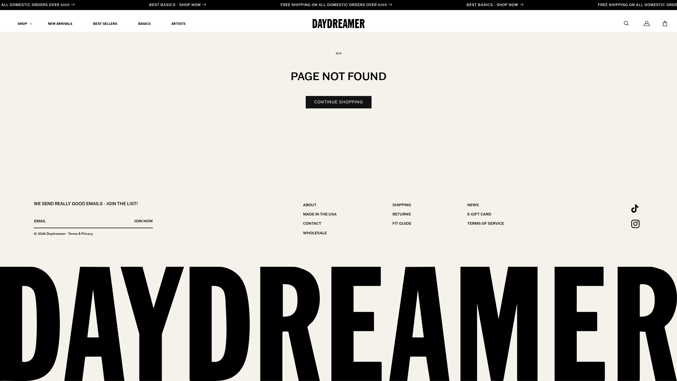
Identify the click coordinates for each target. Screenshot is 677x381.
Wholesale (315, 233)
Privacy (87, 234)
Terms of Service (485, 223)
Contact (312, 223)
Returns (401, 214)
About (310, 205)
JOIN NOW (143, 221)
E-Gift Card (479, 214)
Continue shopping (338, 101)
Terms (72, 234)
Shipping (401, 205)
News (473, 205)
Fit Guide (401, 223)
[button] (22, 24)
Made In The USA (320, 214)
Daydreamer (56, 234)
